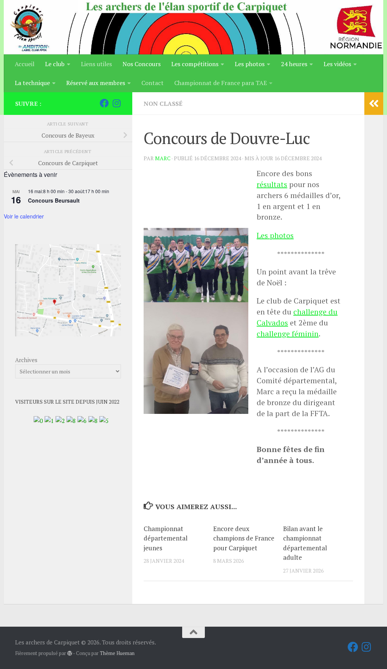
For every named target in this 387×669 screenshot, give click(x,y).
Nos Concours (141, 64)
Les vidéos (337, 64)
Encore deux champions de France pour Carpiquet (243, 538)
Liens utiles (96, 64)
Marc (162, 158)
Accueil (24, 64)
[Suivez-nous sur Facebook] (104, 103)
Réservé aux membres (95, 83)
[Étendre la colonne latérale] (373, 103)
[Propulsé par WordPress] (69, 653)
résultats (272, 184)
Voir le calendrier (24, 216)
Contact (152, 83)
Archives (26, 360)
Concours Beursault (54, 200)
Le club (55, 64)
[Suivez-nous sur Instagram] (116, 103)
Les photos (250, 64)
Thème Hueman (117, 653)
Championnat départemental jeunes (165, 538)
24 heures (294, 64)
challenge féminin (288, 333)
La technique (32, 83)
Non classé (163, 103)
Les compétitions (194, 64)
